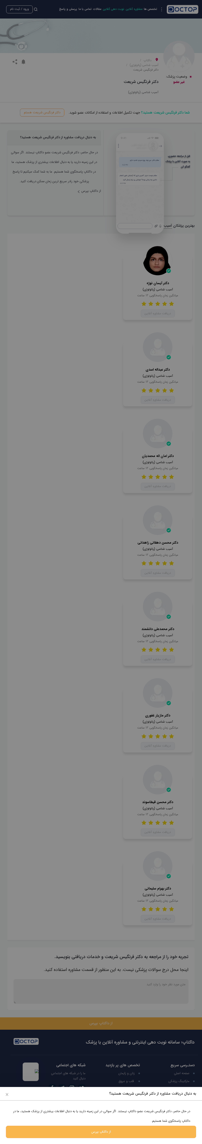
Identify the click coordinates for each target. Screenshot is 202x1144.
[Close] (7, 1094)
